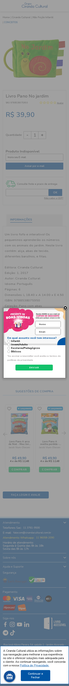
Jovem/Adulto (19, 344)
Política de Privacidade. (34, 665)
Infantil (15, 341)
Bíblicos (16, 351)
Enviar (34, 367)
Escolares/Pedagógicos (25, 348)
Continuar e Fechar (35, 675)
